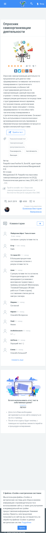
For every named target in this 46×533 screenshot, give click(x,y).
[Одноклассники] (23, 70)
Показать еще (17, 360)
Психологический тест (18, 139)
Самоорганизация (16, 143)
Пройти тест (18, 132)
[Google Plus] (30, 70)
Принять (22, 528)
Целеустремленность (17, 147)
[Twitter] (19, 70)
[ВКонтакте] (15, 70)
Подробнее (26, 522)
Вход (42, 4)
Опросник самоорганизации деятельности (17, 28)
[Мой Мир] (26, 70)
